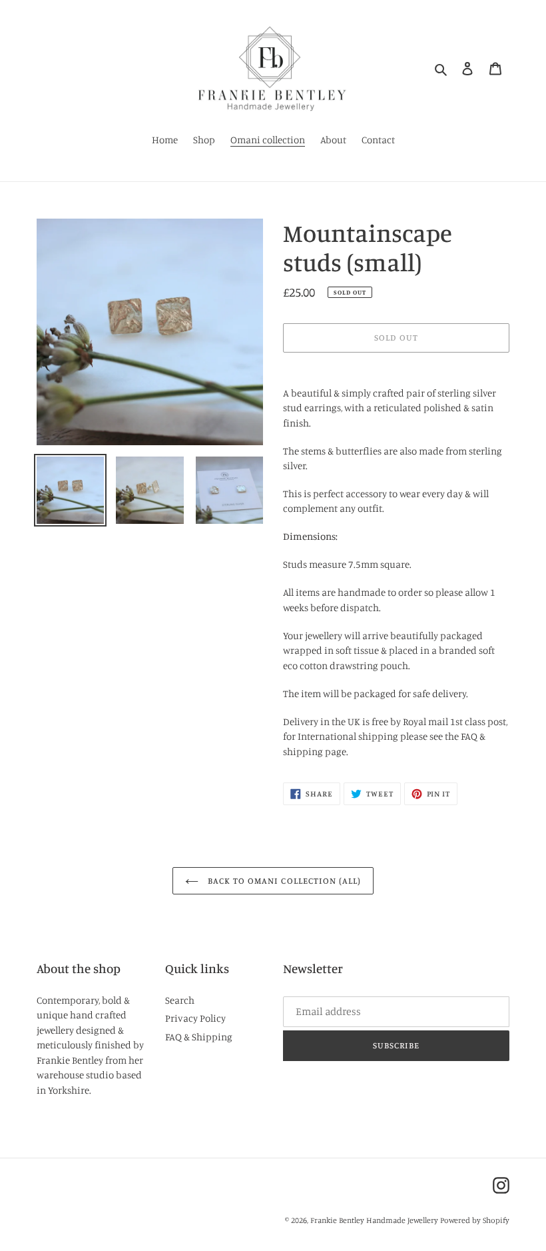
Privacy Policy (195, 1018)
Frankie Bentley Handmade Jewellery (374, 1220)
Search (179, 1000)
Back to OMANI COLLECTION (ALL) (283, 880)
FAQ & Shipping (198, 1036)
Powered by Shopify (474, 1220)
